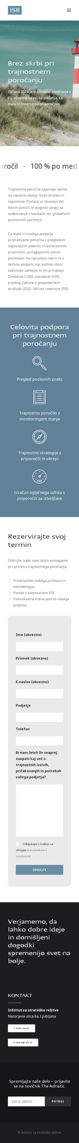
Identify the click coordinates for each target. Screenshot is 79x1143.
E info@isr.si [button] (23, 1042)
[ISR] (15, 10)
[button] (69, 10)
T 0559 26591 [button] (22, 1028)
